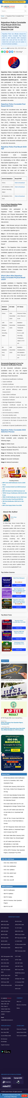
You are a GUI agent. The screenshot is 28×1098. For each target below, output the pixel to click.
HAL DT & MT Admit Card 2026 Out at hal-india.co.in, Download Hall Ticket (14, 812)
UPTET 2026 (18, 959)
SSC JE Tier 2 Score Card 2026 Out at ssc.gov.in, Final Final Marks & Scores (14, 821)
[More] (25, 6)
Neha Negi (4, 48)
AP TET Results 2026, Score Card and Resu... (12, 718)
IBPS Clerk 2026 (5, 924)
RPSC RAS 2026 (19, 985)
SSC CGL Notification (10, 866)
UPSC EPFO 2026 (19, 924)
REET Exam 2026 (19, 969)
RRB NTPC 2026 (19, 931)
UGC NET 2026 (19, 963)
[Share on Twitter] (12, 52)
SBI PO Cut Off (8, 906)
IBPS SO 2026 (4, 931)
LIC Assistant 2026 (19, 982)
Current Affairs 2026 (6, 1035)
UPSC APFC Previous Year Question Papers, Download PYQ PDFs (14, 851)
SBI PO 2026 (4, 934)
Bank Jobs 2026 (5, 1029)
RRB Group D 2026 (19, 934)
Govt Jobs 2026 (5, 1032)
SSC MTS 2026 (4, 966)
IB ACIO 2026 (18, 921)
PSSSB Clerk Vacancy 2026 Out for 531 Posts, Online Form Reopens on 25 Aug (14, 789)
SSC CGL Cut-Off (9, 880)
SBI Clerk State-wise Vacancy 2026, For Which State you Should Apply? (14, 837)
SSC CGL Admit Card (10, 873)
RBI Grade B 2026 (5, 944)
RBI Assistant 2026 (5, 947)
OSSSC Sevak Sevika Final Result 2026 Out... (12, 680)
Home (2, 16)
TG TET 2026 (18, 928)
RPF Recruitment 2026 (20, 937)
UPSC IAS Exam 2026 (6, 985)
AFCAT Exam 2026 (5, 975)
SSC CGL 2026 (4, 959)
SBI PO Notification (9, 890)
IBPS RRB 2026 (5, 928)
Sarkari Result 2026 (21, 1032)
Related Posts (5, 660)
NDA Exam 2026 (5, 978)
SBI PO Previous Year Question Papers (13, 902)
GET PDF (24, 1095)
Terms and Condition (22, 1035)
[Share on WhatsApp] (2, 52)
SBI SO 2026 (4, 941)
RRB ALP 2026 (18, 947)
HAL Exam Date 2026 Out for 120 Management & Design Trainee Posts (14, 805)
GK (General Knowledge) (4, 1040)
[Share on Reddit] (7, 52)
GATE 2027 (18, 988)
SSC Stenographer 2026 (7, 956)
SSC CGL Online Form (10, 863)
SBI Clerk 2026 (4, 937)
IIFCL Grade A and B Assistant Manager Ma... (11, 699)
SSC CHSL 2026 (5, 963)
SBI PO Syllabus (8, 893)
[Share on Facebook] (10, 52)
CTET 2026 (18, 956)
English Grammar (5, 1044)
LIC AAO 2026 (18, 941)
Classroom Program (21, 1029)
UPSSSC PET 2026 (19, 978)
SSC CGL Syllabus (9, 869)
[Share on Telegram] (5, 52)
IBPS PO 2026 (4, 921)
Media (18, 1008)
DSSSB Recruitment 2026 (20, 974)
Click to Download (20, 182)
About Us (19, 1001)
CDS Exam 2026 (5, 982)
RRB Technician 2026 (20, 951)
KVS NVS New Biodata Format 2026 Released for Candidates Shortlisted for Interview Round (14, 797)
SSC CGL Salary (8, 876)
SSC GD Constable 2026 (5, 971)
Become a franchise (21, 1004)
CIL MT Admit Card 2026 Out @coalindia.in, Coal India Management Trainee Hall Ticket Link (14, 844)
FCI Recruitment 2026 (20, 944)
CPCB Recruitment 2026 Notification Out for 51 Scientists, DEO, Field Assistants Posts (14, 780)
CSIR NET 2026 (19, 966)
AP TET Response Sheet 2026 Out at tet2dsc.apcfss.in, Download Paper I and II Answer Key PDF (14, 829)
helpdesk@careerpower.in (7, 1020)
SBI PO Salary (8, 897)
